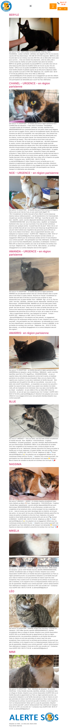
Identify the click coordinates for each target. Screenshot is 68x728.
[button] (30, 5)
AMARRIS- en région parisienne (29, 333)
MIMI (12, 651)
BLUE (12, 401)
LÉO (11, 591)
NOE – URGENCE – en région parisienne (34, 172)
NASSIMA (15, 464)
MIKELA (14, 530)
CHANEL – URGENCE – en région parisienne (29, 85)
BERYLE (14, 14)
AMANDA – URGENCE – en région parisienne (30, 253)
